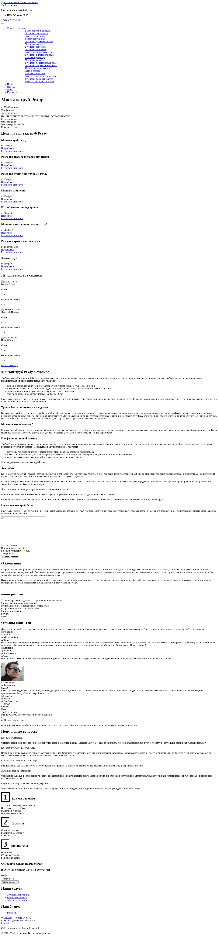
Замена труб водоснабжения (39, 81)
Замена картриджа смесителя (40, 52)
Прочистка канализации (37, 68)
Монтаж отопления (35, 73)
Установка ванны (34, 44)
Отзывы (11, 87)
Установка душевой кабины (39, 41)
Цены (10, 84)
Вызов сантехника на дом (38, 30)
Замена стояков (33, 71)
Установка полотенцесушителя (40, 63)
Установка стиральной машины (41, 65)
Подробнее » (7, 148)
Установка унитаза (34, 60)
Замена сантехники (35, 36)
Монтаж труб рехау (35, 57)
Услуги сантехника (17, 28)
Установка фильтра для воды (39, 55)
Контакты (12, 92)
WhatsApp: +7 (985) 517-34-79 (16, 917)
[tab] (109, 737)
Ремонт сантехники (35, 38)
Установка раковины (35, 46)
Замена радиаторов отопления (40, 76)
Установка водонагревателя (39, 79)
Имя (3, 875)
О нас (10, 89)
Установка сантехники (36, 33)
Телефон (5, 110)
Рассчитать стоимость (12, 151)
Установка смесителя (35, 49)
